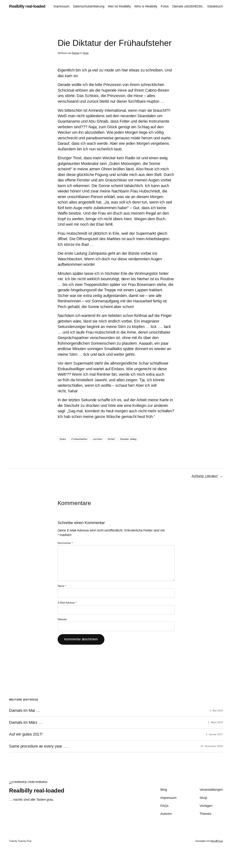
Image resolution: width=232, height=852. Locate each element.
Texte (85, 53)
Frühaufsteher (79, 439)
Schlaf (110, 439)
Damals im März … (25, 722)
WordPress (216, 840)
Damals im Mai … (24, 710)
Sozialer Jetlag (128, 439)
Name (62, 585)
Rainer (75, 53)
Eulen (63, 439)
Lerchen (97, 439)
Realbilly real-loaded (27, 6)
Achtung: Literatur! (205, 476)
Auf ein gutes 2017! (26, 734)
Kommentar (65, 542)
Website (62, 619)
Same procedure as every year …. (38, 746)
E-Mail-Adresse (67, 602)
